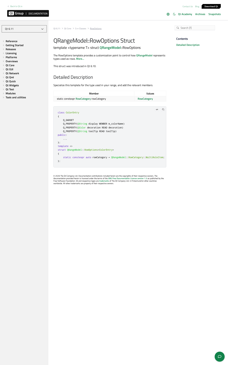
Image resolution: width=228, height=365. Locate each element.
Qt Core (67, 28)
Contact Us (188, 6)
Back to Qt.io (16, 6)
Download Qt (211, 6)
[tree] (24, 69)
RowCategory (83, 99)
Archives (200, 14)
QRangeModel (110, 47)
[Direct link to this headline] (94, 77)
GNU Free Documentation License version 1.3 (127, 178)
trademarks (104, 180)
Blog (197, 6)
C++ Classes (80, 28)
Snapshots (214, 14)
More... (80, 59)
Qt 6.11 (56, 28)
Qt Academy (185, 14)
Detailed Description (188, 45)
